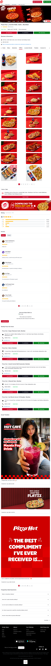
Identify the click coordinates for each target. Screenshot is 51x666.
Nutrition (15, 633)
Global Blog (42, 631)
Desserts (4, 636)
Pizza (3, 631)
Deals (3, 629)
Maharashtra (7, 4)
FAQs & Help (28, 635)
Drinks (3, 635)
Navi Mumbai (14, 4)
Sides (3, 633)
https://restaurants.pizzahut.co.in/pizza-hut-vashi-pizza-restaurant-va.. (16, 44)
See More (46, 620)
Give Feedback (21, 647)
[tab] (3, 47)
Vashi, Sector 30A (21, 4)
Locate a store (43, 629)
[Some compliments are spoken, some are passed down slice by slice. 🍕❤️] (25, 546)
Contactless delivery (17, 631)
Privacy (27, 629)
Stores (2, 4)
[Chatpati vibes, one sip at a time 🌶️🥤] (25, 448)
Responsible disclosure (31, 633)
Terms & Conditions (30, 631)
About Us (15, 629)
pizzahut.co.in (7, 340)
